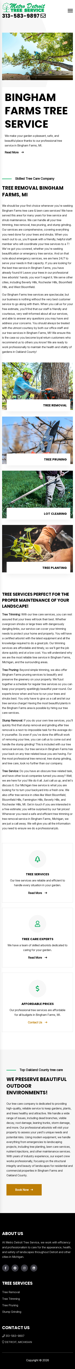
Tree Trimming (11, 1299)
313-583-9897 (20, 15)
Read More (12, 152)
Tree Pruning (55, 459)
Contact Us (35, 1022)
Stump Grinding (11, 1312)
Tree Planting (54, 568)
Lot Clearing (55, 513)
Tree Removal (55, 405)
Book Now (22, 1189)
